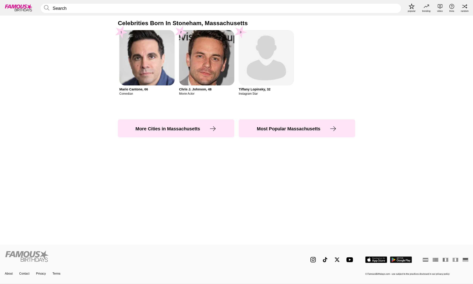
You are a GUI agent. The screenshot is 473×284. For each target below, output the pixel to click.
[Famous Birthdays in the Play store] (401, 259)
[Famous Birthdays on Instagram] (313, 259)
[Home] (119, 256)
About (9, 273)
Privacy (41, 273)
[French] (445, 260)
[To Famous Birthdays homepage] (18, 8)
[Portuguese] (435, 260)
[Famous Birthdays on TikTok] (325, 259)
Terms (56, 273)
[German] (465, 260)
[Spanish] (425, 260)
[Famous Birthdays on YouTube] (350, 259)
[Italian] (455, 260)
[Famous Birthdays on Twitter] (337, 259)
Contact (24, 273)
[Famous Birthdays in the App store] (376, 259)
